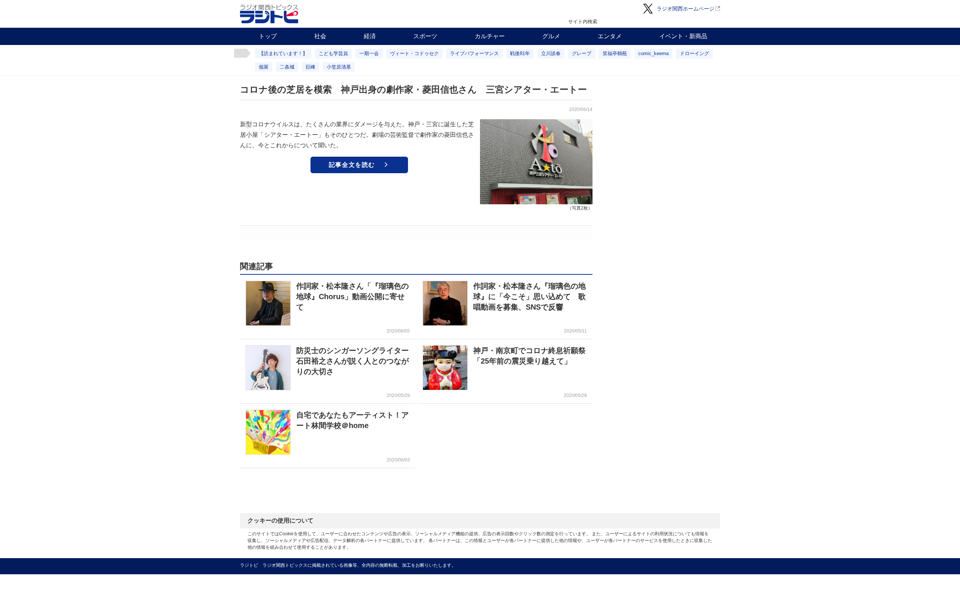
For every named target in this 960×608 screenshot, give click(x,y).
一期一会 (369, 53)
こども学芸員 (333, 53)
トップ (268, 36)
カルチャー (490, 36)
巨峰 (310, 67)
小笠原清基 (339, 67)
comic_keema (653, 53)
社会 (320, 36)
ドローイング (694, 53)
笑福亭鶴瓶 (615, 53)
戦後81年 (520, 53)
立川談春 (551, 53)
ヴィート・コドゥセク (414, 53)
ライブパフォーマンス (474, 53)
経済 (370, 36)
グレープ (581, 53)
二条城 (287, 67)
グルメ (551, 36)
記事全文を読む (352, 165)
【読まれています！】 (283, 53)
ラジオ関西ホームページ (685, 8)
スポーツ (425, 36)
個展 (263, 67)
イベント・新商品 (683, 36)
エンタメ (610, 36)
